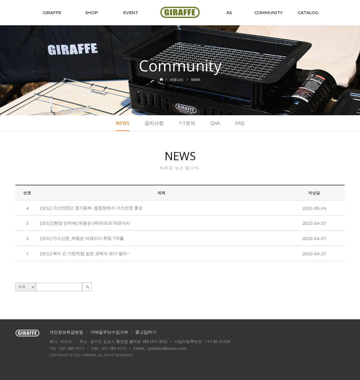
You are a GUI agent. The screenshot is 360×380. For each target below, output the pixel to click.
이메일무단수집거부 (109, 332)
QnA (215, 123)
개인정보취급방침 (66, 332)
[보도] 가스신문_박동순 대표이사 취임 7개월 (82, 238)
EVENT (130, 12)
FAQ (239, 123)
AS (229, 12)
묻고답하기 (145, 332)
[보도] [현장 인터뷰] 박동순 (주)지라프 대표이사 (85, 223)
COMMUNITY (269, 12)
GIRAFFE (52, 12)
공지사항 (154, 123)
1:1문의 (187, 123)
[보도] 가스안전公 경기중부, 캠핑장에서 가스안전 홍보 (91, 208)
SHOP (91, 12)
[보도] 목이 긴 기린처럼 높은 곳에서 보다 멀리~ (84, 253)
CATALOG (308, 12)
